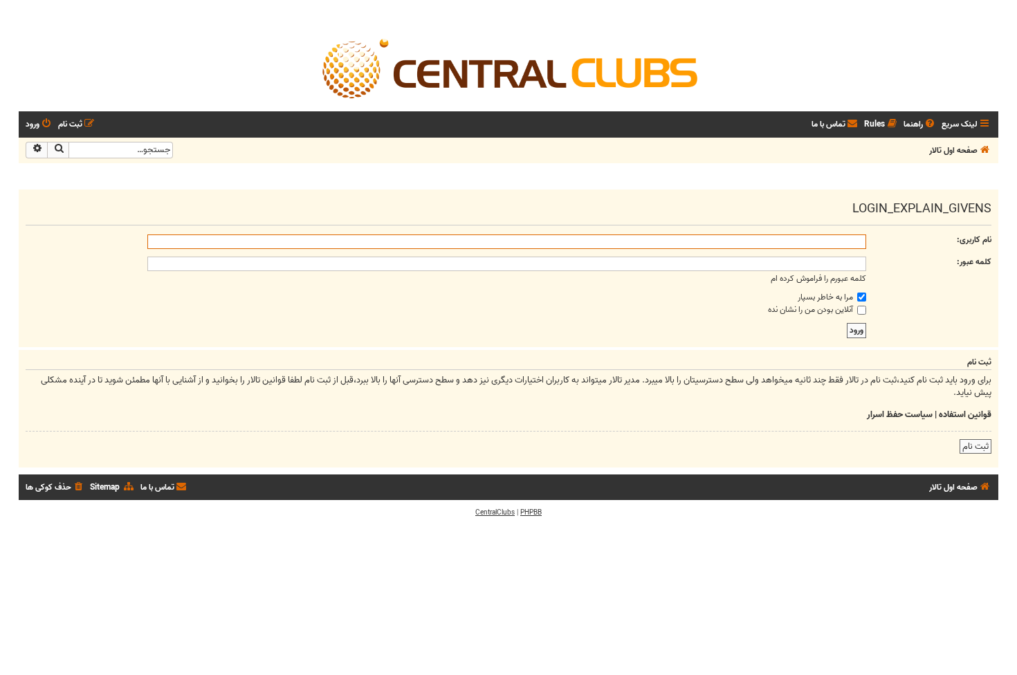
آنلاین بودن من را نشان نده (811, 309)
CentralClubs (495, 512)
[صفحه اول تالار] (508, 68)
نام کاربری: (974, 239)
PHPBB (531, 512)
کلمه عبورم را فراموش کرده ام (818, 278)
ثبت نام (975, 446)
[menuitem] (920, 124)
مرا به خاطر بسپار (826, 297)
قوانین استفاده (965, 415)
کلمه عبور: (974, 261)
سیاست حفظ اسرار (900, 415)
